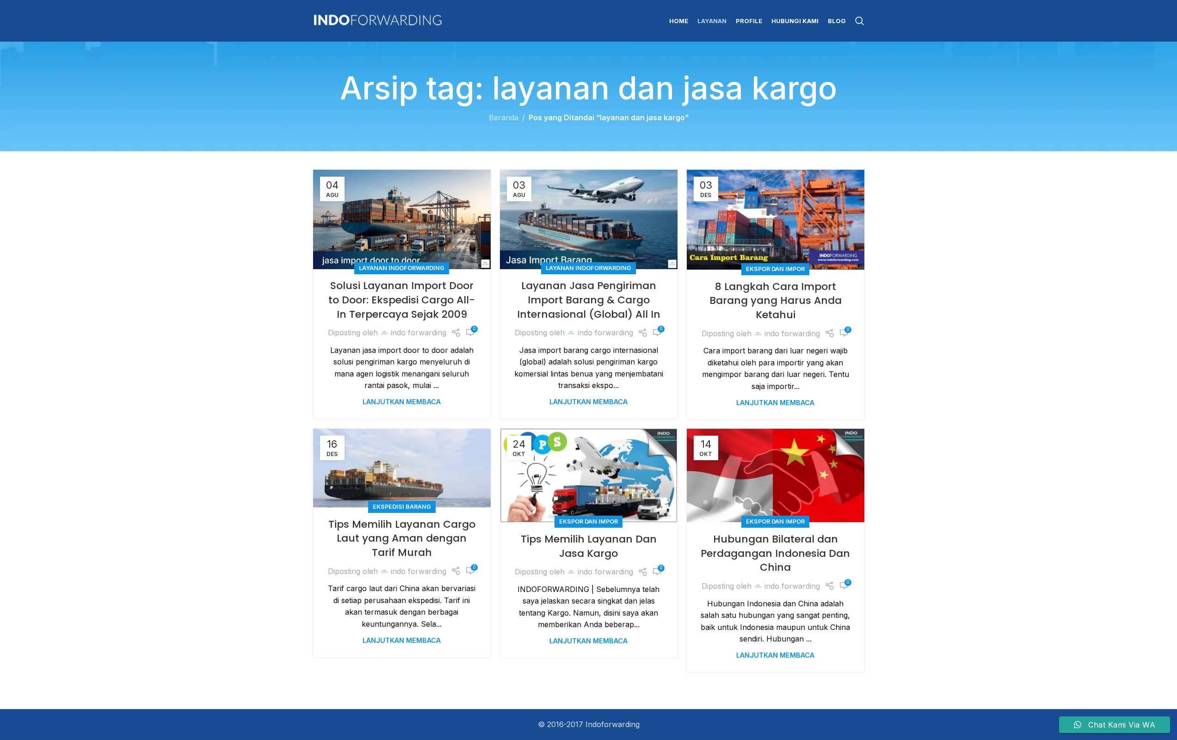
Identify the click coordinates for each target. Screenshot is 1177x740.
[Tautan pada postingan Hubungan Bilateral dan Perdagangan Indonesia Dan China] (775, 476)
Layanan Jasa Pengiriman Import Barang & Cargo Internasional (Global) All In (588, 299)
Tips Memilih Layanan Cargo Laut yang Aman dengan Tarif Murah (401, 538)
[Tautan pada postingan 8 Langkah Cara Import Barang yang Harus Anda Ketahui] (775, 220)
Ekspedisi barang (402, 506)
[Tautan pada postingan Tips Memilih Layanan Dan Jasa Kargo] (589, 476)
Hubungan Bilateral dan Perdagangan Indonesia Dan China (775, 553)
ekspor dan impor (775, 268)
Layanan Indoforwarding (401, 268)
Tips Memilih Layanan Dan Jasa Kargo (589, 546)
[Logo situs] (378, 20)
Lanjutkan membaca (402, 402)
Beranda (503, 117)
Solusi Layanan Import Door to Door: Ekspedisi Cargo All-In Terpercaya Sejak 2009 (401, 299)
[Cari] (859, 21)
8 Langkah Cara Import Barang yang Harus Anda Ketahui (775, 300)
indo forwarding (418, 332)
